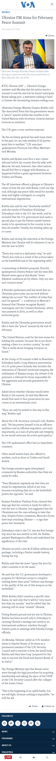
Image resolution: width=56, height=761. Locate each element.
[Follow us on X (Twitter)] (18, 723)
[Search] (47, 757)
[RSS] (37, 723)
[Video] (34, 757)
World (6, 12)
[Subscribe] (31, 723)
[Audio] (20, 757)
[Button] (49, 36)
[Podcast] (24, 723)
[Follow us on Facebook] (4, 723)
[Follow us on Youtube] (11, 723)
